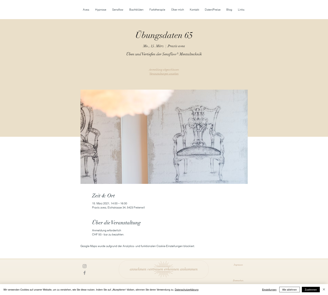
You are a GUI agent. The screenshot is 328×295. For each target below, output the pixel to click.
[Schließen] (324, 289)
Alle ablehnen (289, 289)
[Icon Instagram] (84, 266)
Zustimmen (311, 289)
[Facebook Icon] (84, 272)
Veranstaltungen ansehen (164, 73)
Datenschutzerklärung (187, 289)
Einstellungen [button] (269, 289)
